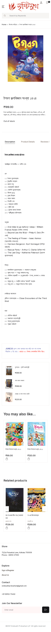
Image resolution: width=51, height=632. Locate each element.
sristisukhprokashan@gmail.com (14, 586)
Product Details (28, 142)
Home (4, 24)
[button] (41, 2)
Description (10, 142)
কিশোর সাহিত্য (13, 24)
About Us (5, 575)
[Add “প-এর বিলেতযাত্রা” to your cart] (29, 528)
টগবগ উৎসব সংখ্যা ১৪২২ (35, 449)
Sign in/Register (8, 570)
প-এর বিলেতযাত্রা (33, 515)
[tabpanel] (25, 58)
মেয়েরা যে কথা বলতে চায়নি (22, 394)
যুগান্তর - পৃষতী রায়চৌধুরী (22, 367)
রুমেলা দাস (8, 521)
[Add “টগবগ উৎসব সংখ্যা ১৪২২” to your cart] (29, 459)
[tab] (10, 142)
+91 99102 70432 (8, 594)
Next (44, 509)
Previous (6, 509)
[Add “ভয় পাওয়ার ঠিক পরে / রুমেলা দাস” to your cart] (7, 528)
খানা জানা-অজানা (19, 380)
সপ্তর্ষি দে (30, 521)
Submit (45, 610)
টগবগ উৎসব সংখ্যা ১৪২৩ (13, 449)
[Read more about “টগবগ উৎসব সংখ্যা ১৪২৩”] (7, 459)
